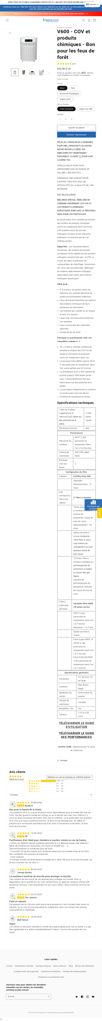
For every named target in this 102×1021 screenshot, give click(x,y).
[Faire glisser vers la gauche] (9, 72)
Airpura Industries (39, 1012)
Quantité (60, 114)
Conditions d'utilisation (50, 971)
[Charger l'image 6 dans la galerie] (41, 72)
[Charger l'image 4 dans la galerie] (23, 72)
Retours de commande (84, 966)
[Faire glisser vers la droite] (48, 72)
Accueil (9, 966)
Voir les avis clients (66, 194)
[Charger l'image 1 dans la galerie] (15, 72)
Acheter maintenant (76, 135)
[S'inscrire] (48, 996)
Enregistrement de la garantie (26, 971)
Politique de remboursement (74, 971)
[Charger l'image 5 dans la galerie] (32, 72)
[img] (23, 802)
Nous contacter (59, 966)
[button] (7, 20)
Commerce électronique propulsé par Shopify (59, 1012)
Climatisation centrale (24, 966)
